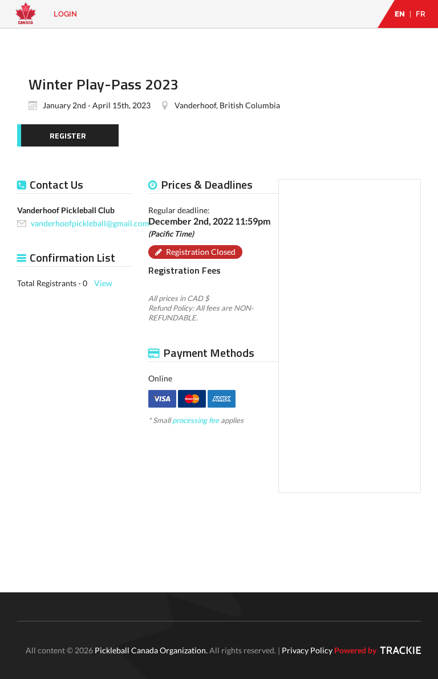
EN (400, 14)
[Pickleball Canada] (26, 18)
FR (420, 14)
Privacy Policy (307, 650)
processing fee (195, 420)
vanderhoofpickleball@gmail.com (90, 223)
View (103, 283)
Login (65, 14)
